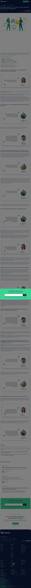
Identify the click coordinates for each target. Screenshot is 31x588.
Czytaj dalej (25, 297)
